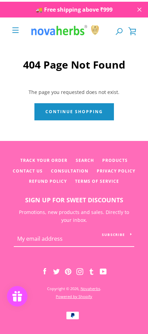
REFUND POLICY (48, 181)
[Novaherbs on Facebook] (44, 271)
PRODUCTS (115, 160)
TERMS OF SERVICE (97, 181)
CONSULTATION (69, 171)
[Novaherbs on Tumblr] (91, 271)
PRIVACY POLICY (116, 171)
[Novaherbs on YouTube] (103, 271)
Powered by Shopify (74, 296)
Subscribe (113, 234)
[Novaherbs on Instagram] (79, 271)
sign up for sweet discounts (74, 200)
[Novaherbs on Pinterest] (68, 271)
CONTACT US (28, 171)
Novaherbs (90, 288)
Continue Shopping (74, 112)
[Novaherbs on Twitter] (56, 271)
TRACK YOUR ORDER (43, 160)
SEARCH (85, 160)
